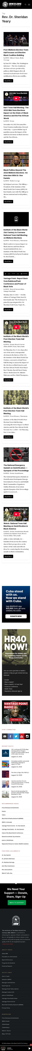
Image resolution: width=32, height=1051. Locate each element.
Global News (5, 1024)
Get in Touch (5, 976)
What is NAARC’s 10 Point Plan (13, 684)
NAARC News (8, 689)
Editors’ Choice (6, 1030)
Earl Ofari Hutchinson (8, 866)
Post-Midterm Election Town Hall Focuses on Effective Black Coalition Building (16, 52)
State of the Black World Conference (12, 833)
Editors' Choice (14, 58)
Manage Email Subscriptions (10, 989)
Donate (7, 680)
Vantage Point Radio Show (9, 998)
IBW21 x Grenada (7, 822)
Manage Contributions (8, 982)
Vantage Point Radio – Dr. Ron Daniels (13, 829)
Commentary (6, 1027)
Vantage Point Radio (10, 291)
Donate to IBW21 (6, 979)
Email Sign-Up (6, 986)
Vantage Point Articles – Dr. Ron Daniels (13, 826)
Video (3, 815)
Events (12, 121)
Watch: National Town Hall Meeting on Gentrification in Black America (16, 526)
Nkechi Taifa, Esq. (7, 873)
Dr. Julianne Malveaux (8, 858)
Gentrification (19, 473)
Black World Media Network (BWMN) (12, 818)
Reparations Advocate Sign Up (13, 691)
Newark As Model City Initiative (11, 836)
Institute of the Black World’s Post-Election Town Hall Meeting (16, 339)
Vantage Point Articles (8, 1001)
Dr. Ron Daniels (6, 855)
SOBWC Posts (12, 346)
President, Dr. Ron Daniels (9, 956)
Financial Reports (7, 966)
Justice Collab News (7, 840)
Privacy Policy (6, 1008)
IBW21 (7, 58)
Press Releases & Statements (10, 807)
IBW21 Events (6, 1021)
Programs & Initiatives (8, 963)
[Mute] (21, 274)
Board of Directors (7, 960)
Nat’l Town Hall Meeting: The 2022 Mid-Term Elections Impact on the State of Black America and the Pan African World (16, 112)
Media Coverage (15, 181)
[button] (29, 4)
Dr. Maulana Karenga (8, 862)
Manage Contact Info (8, 992)
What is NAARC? (9, 682)
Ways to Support (17, 902)
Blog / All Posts (6, 1034)
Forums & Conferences (11, 686)
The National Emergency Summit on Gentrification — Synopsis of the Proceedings (16, 468)
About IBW (5, 953)
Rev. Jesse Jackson (7, 869)
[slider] (25, 273)
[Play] (6, 274)
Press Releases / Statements (18, 240)
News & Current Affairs (17, 289)
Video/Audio (21, 346)
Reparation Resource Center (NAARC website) (15, 844)
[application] (16, 274)
